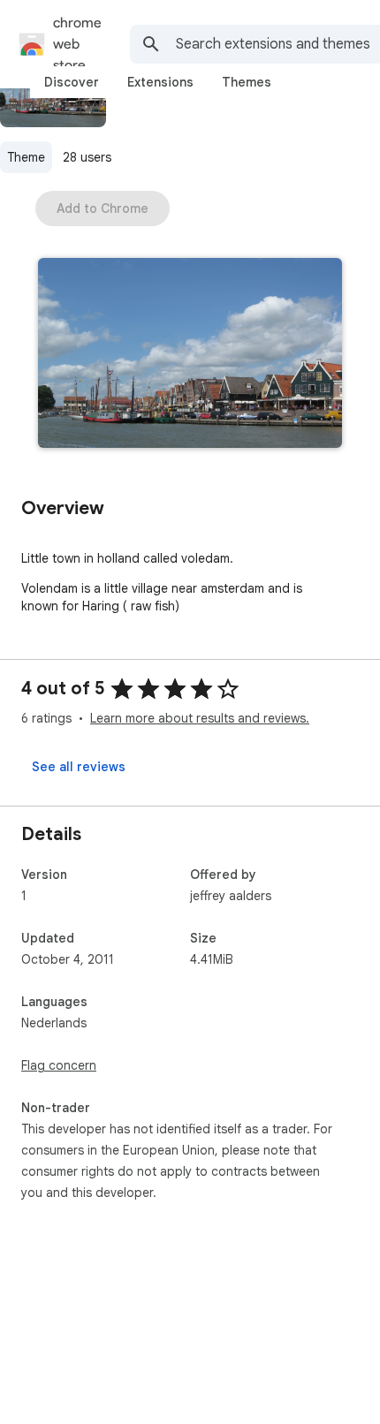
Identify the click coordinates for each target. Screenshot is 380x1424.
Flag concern (58, 1065)
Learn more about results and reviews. (199, 718)
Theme (26, 157)
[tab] (71, 82)
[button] (190, 354)
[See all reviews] (78, 767)
